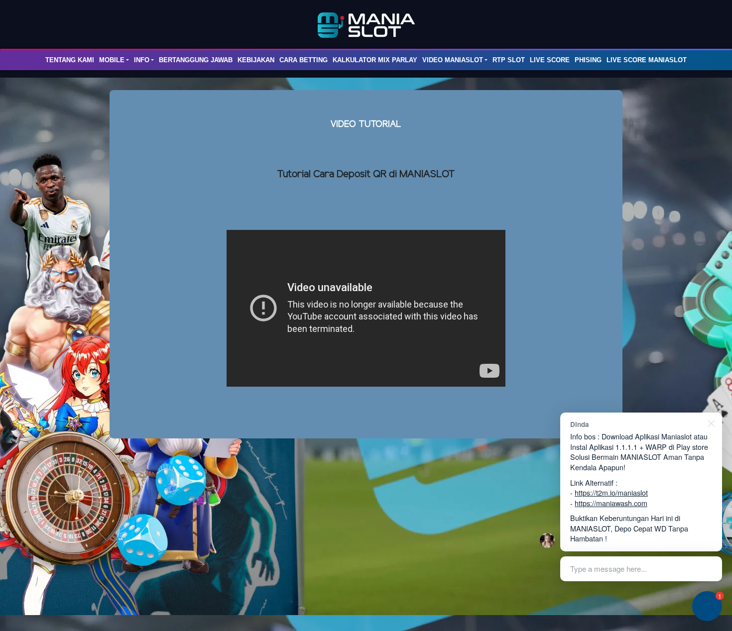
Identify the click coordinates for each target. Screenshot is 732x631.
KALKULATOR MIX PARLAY (375, 60)
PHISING (588, 60)
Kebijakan (256, 60)
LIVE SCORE (550, 60)
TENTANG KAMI (69, 60)
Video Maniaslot (452, 60)
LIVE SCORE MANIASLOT (647, 60)
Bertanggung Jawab (196, 60)
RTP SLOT (508, 60)
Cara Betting (303, 60)
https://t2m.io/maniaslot (611, 492)
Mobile (111, 60)
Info (141, 60)
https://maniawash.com (611, 503)
